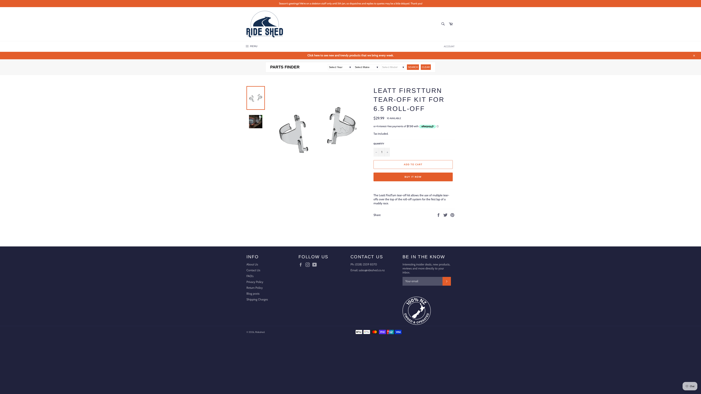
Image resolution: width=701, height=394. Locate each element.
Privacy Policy (254, 282)
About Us (252, 264)
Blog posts (253, 293)
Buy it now (413, 176)
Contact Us (253, 270)
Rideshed (260, 332)
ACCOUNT (449, 46)
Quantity (379, 143)
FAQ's (250, 276)
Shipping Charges (257, 299)
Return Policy (254, 287)
